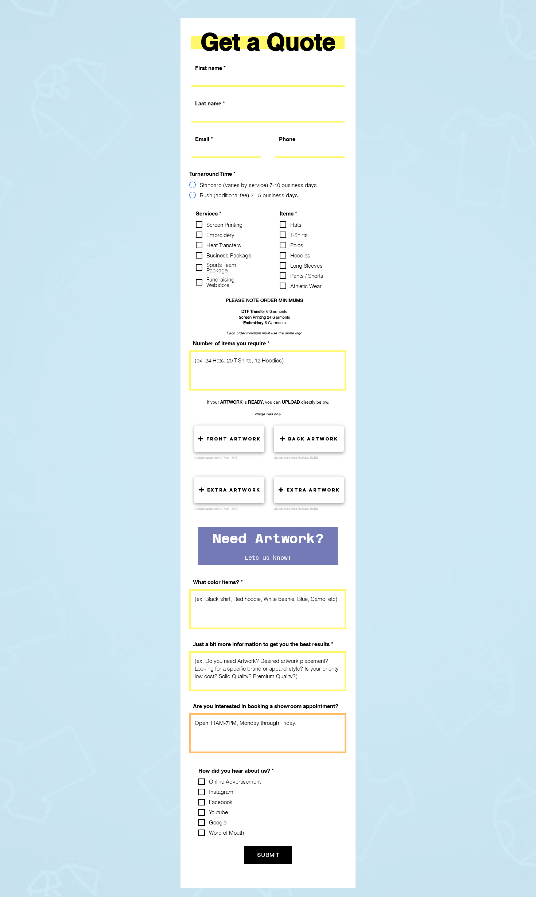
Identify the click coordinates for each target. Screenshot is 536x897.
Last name (208, 103)
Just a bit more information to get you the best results (261, 644)
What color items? (216, 582)
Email (202, 139)
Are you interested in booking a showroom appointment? (265, 706)
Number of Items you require (229, 343)
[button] (229, 439)
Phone (287, 139)
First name (208, 68)
